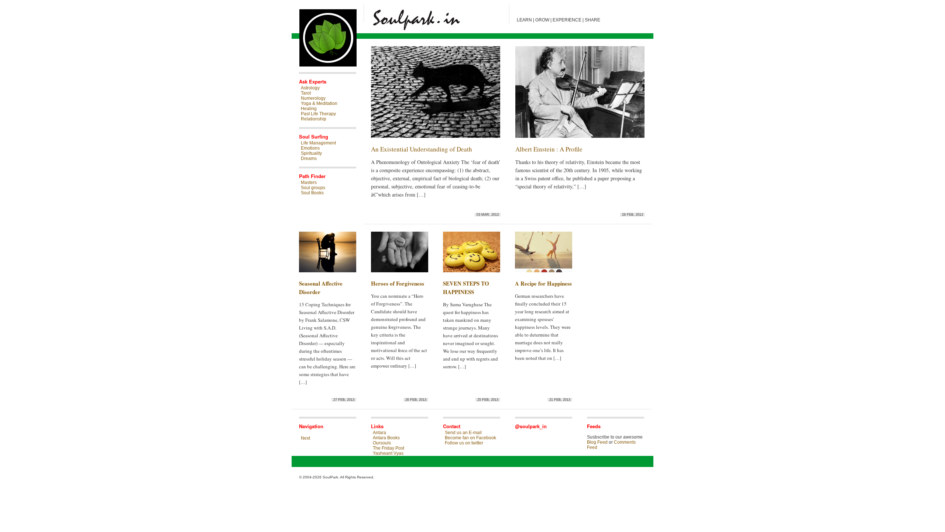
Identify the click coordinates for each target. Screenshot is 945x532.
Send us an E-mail (463, 432)
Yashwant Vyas (388, 453)
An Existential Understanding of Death (421, 149)
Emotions (310, 148)
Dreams (309, 158)
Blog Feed (597, 442)
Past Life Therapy (318, 113)
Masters (309, 182)
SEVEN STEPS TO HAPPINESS (466, 287)
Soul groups (313, 187)
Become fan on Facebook (470, 437)
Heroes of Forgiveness (397, 283)
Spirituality (311, 153)
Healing (309, 108)
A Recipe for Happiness (543, 283)
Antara (379, 432)
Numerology (313, 98)
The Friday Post (388, 448)
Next (305, 438)
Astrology (310, 88)
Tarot (306, 93)
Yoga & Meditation (319, 103)
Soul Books (312, 192)
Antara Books (386, 437)
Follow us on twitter (464, 443)
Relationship (313, 119)
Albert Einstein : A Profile (549, 149)
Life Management (318, 143)
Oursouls (382, 443)
